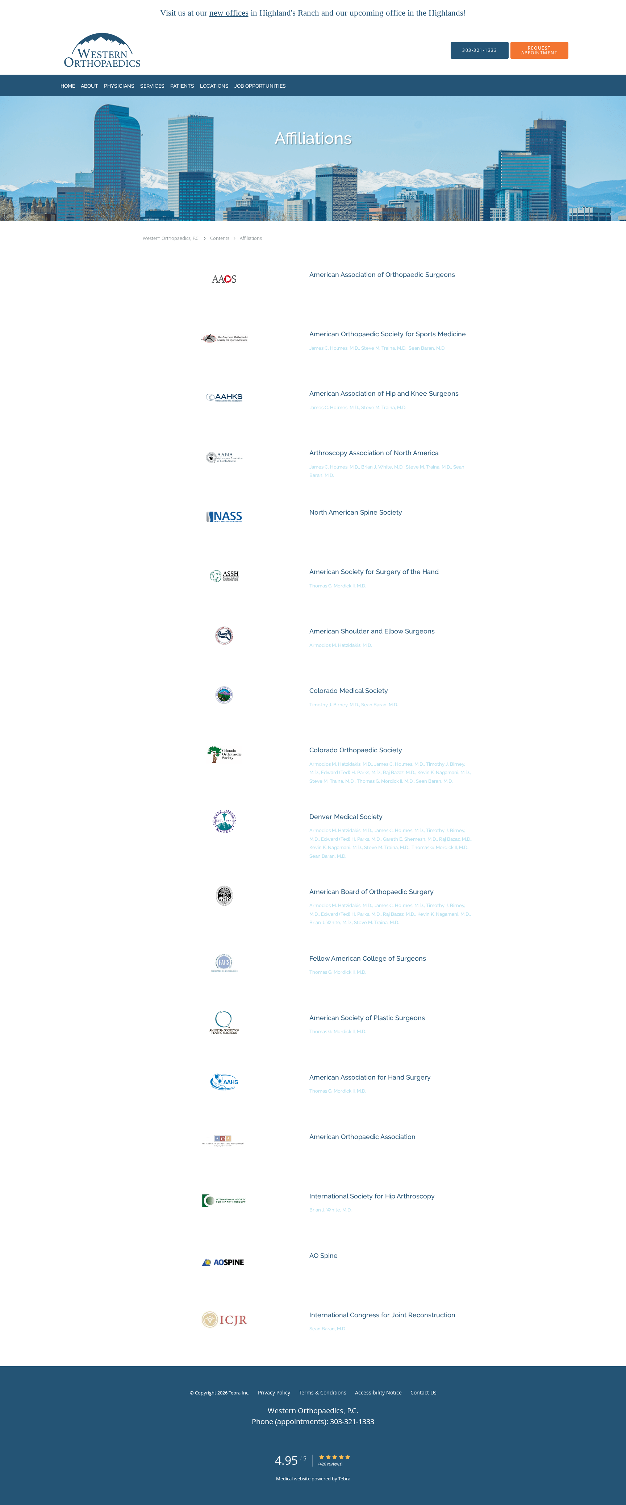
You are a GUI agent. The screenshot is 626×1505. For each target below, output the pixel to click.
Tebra (344, 1478)
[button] (539, 50)
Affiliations (251, 238)
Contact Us (423, 1392)
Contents (220, 238)
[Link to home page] (88, 50)
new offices (229, 12)
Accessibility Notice (378, 1392)
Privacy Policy (274, 1392)
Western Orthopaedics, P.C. (172, 238)
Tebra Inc (238, 1392)
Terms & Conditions (322, 1392)
